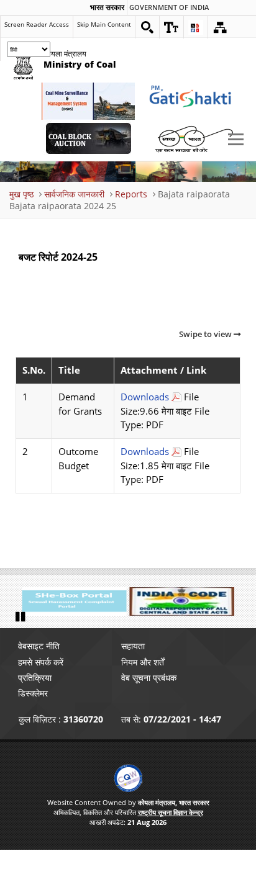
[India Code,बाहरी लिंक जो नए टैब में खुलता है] (182, 601)
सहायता (133, 646)
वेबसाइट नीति (39, 646)
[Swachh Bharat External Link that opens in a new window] (193, 138)
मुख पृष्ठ (21, 194)
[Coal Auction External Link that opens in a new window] (88, 138)
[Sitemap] (220, 27)
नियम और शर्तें (142, 662)
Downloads (145, 396)
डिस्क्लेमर (33, 693)
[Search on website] (147, 27)
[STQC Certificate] (128, 778)
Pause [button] (22, 617)
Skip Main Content (104, 24)
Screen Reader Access (36, 24)
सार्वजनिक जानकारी (74, 194)
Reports (131, 194)
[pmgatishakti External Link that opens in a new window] (193, 101)
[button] (171, 27)
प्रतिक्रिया (35, 677)
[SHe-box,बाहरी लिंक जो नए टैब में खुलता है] (74, 601)
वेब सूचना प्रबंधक (148, 677)
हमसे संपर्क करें (40, 662)
